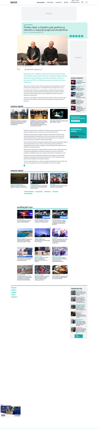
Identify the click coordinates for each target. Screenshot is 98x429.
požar (13, 294)
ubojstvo (14, 297)
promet (13, 290)
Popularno (50, 2)
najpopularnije (76, 289)
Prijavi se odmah (75, 136)
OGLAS (49, 13)
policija (14, 287)
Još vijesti (77, 336)
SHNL (67, 2)
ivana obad (55, 191)
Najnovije (59, 2)
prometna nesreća (28, 191)
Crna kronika (41, 2)
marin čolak (47, 191)
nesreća (14, 292)
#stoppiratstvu (75, 2)
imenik (73, 0)
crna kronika (39, 191)
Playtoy (77, 0)
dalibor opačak (28, 193)
